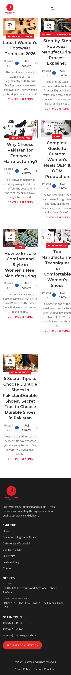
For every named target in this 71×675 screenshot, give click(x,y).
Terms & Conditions (45, 669)
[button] (52, 8)
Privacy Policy (22, 669)
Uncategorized (20, 138)
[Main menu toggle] (63, 9)
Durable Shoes (57, 245)
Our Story (9, 555)
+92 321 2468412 (14, 622)
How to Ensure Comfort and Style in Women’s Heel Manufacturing (20, 264)
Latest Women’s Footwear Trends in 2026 (20, 48)
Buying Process (12, 549)
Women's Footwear (20, 36)
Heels (57, 136)
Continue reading (20, 99)
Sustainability (11, 562)
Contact (8, 568)
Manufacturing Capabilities (19, 537)
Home (6, 531)
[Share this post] (36, 63)
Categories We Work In (17, 543)
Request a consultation (22, 645)
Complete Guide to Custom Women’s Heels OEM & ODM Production (57, 159)
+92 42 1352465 (13, 629)
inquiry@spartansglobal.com (20, 635)
